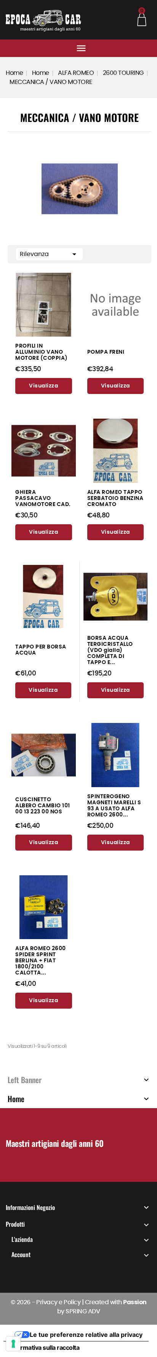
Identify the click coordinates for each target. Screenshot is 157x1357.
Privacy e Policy (58, 1302)
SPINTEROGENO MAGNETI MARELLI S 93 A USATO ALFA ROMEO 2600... (114, 806)
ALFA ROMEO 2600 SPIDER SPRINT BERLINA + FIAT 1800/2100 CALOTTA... (40, 961)
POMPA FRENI (106, 352)
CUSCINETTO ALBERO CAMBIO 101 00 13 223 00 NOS (42, 806)
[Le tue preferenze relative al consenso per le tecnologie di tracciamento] (13, 1343)
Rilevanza (49, 254)
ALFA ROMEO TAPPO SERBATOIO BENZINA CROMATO (115, 498)
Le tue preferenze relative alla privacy (86, 1334)
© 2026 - (24, 1302)
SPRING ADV (83, 1311)
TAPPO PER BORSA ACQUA (40, 650)
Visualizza (43, 386)
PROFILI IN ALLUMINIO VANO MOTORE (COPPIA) (41, 352)
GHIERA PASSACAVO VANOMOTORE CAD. (43, 498)
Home (16, 1098)
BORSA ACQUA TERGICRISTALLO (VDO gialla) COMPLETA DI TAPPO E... (110, 650)
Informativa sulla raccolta (44, 1347)
